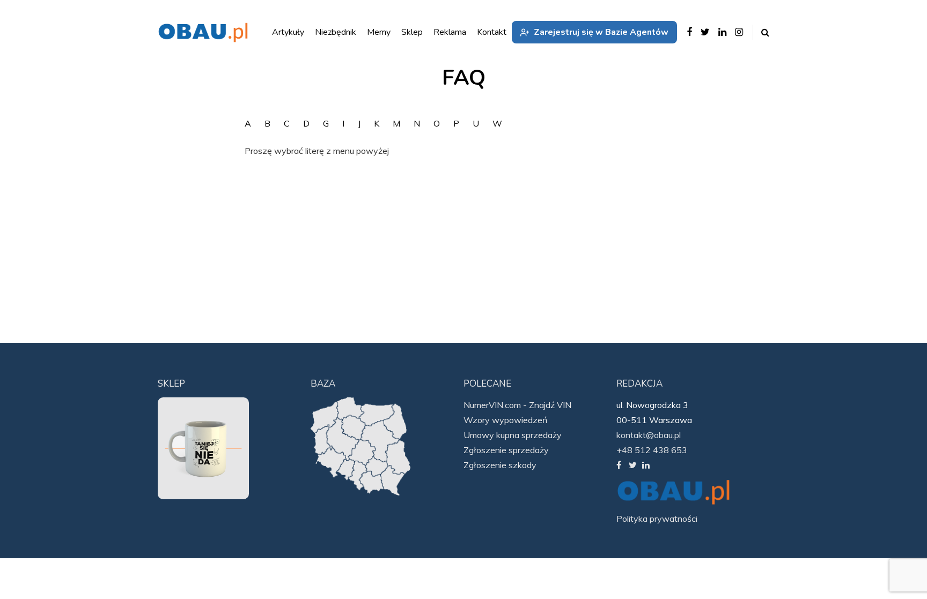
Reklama (449, 32)
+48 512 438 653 (651, 450)
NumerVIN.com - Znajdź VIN (517, 405)
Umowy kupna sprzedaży (513, 435)
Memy (379, 32)
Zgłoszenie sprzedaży (506, 450)
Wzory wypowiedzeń (505, 420)
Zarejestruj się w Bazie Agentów (601, 32)
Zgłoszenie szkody (500, 465)
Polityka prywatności (656, 518)
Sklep (412, 32)
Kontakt (491, 32)
